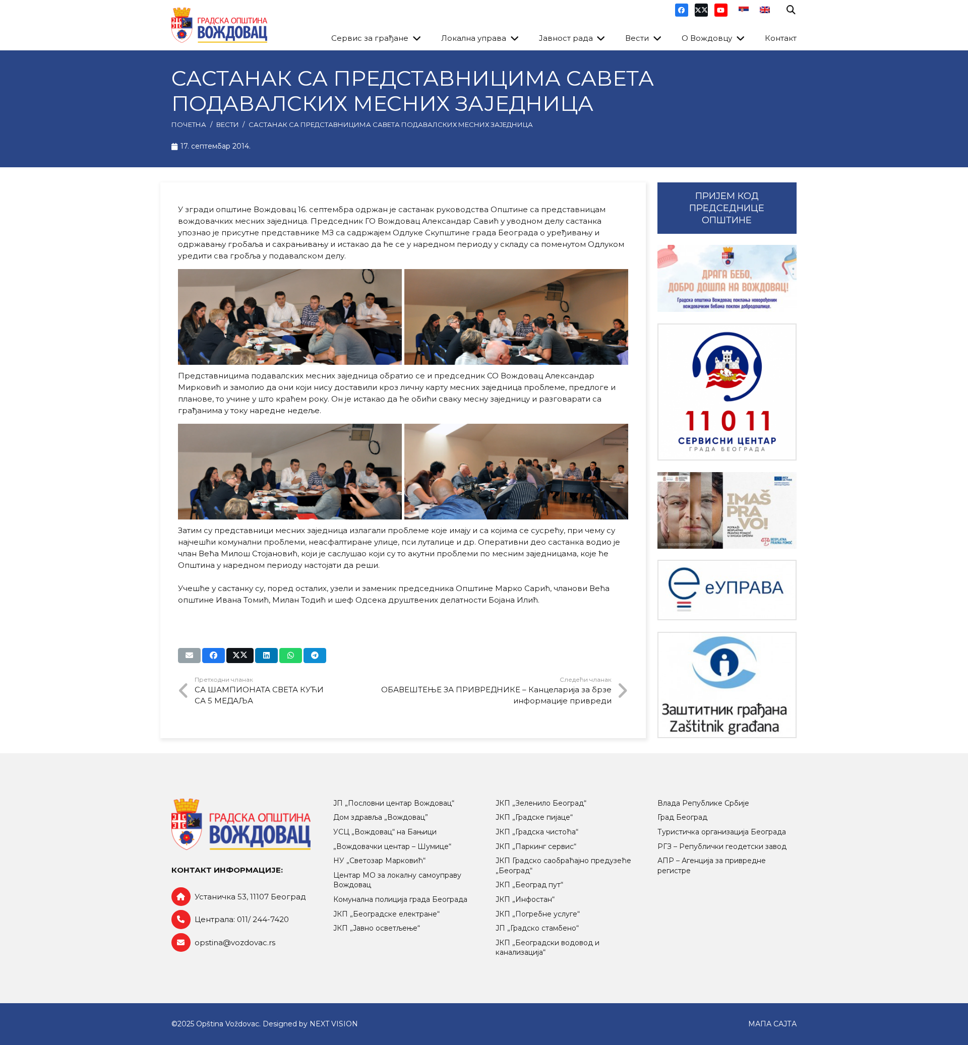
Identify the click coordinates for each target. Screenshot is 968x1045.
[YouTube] (721, 10)
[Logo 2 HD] (727, 685)
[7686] (727, 278)
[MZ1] (290, 317)
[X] (701, 10)
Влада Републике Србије (703, 803)
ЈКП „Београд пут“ (529, 884)
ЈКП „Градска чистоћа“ (537, 831)
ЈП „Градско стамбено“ (537, 928)
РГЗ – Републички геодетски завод (721, 846)
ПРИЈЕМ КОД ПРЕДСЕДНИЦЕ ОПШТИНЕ (726, 208)
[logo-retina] (219, 25)
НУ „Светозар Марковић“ (379, 860)
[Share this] (213, 655)
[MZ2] (516, 317)
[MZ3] (290, 471)
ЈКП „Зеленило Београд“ (541, 803)
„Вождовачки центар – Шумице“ (392, 846)
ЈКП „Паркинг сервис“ (536, 846)
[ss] (727, 392)
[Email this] (189, 655)
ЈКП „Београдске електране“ (386, 914)
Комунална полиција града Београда (400, 899)
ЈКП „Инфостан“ (525, 899)
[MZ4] (516, 471)
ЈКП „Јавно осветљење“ (376, 928)
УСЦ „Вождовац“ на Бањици (385, 831)
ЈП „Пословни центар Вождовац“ (393, 803)
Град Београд (682, 817)
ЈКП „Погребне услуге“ (538, 914)
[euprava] (727, 590)
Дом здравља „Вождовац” (380, 817)
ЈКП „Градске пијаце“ (534, 817)
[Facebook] (681, 10)
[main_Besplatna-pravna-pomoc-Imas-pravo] (727, 510)
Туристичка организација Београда (721, 831)
